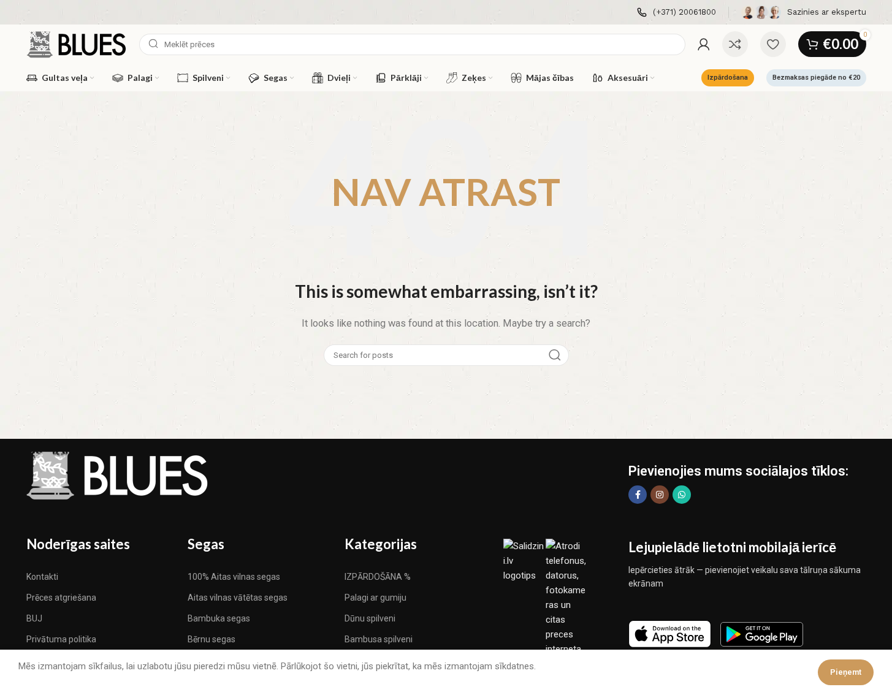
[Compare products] (735, 44)
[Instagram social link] (659, 494)
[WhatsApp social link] (682, 494)
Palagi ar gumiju (375, 597)
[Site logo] (77, 43)
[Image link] (118, 474)
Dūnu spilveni (370, 618)
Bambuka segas (219, 618)
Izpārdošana (727, 78)
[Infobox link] (676, 12)
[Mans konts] (704, 44)
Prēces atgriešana (61, 597)
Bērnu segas (211, 639)
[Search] (555, 355)
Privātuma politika (61, 639)
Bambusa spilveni (379, 639)
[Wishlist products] (773, 44)
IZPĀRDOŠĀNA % (378, 577)
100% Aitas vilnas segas (234, 577)
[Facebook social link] (637, 494)
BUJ (34, 618)
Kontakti (42, 577)
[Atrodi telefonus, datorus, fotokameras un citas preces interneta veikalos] (567, 604)
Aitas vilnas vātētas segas (238, 597)
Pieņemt (845, 672)
